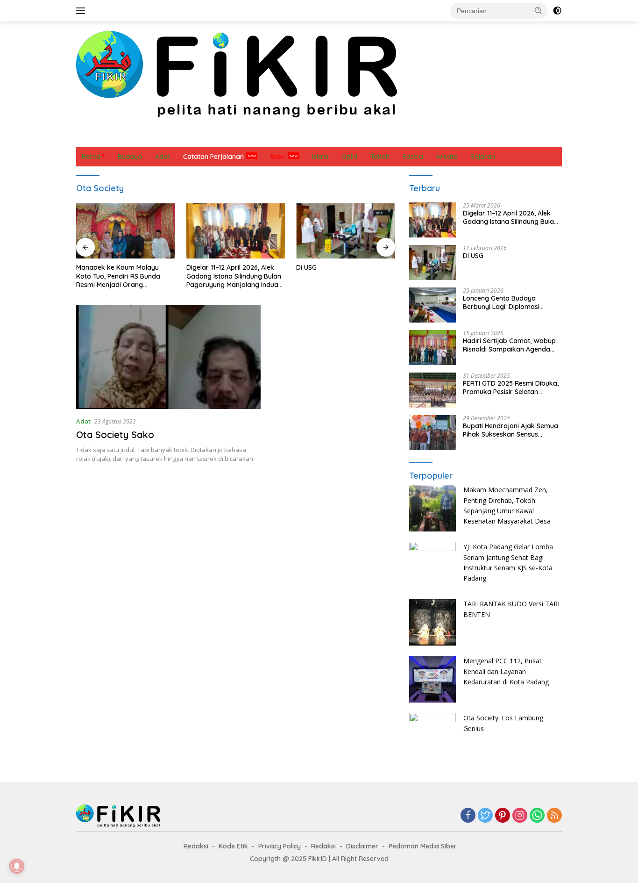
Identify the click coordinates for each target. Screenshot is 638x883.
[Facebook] (468, 816)
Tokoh (438, 137)
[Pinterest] (502, 816)
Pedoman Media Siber (423, 846)
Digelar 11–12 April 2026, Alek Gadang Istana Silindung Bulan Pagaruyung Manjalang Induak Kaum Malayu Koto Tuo (234, 276)
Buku (278, 156)
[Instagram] (519, 816)
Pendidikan (328, 137)
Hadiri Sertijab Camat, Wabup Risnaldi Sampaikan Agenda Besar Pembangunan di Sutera (510, 345)
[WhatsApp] (537, 816)
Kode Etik (233, 846)
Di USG (306, 267)
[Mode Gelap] (557, 11)
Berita (91, 137)
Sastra (368, 137)
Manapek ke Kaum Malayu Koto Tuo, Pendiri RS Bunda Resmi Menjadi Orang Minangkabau (118, 276)
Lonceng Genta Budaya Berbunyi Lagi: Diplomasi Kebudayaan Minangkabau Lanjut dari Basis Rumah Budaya (505, 302)
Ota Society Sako (115, 434)
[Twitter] (485, 816)
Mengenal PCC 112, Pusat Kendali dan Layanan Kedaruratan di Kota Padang (506, 671)
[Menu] (82, 11)
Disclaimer (362, 846)
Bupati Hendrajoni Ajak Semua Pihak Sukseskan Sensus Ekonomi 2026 (510, 430)
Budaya (125, 137)
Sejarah (404, 137)
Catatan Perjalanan (209, 137)
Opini (290, 137)
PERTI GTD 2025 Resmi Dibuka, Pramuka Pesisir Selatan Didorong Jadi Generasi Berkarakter (511, 387)
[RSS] (554, 816)
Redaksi (196, 846)
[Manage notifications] (16, 866)
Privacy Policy (279, 846)
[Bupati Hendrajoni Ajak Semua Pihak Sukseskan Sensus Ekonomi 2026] (432, 432)
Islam (261, 137)
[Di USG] (345, 231)
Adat (158, 137)
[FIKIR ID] (236, 73)
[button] (538, 10)
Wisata (472, 137)
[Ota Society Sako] (168, 357)
